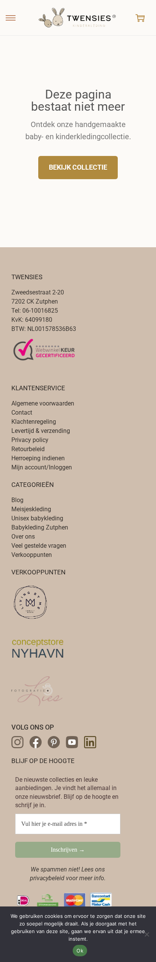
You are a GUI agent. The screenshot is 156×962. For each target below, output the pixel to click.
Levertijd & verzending (40, 430)
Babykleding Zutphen (39, 527)
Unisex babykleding (37, 518)
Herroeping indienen (38, 458)
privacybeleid (47, 878)
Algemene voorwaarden (42, 403)
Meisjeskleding (31, 509)
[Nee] (146, 934)
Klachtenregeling (33, 421)
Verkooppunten (31, 554)
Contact (21, 412)
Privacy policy (29, 440)
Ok (79, 951)
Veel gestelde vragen (38, 545)
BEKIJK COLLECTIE (78, 167)
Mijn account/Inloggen (41, 467)
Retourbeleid (28, 449)
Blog (17, 500)
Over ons (23, 536)
